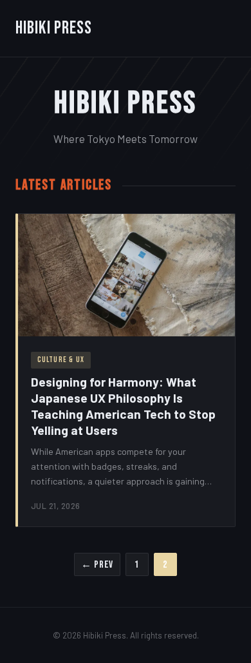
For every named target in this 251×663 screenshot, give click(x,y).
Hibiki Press (53, 28)
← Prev (97, 565)
